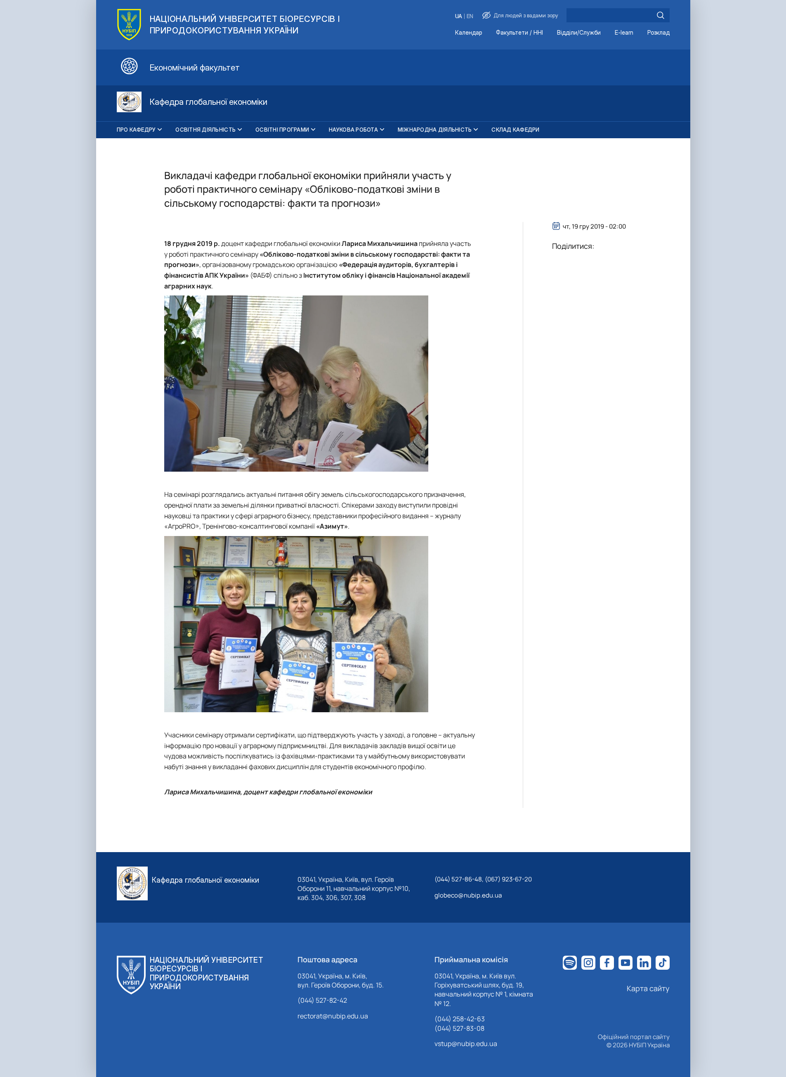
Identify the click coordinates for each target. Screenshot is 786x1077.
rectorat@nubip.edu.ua (332, 1015)
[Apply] (660, 15)
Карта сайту (648, 988)
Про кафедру (136, 129)
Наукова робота (353, 129)
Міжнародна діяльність (435, 129)
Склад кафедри (515, 129)
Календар (468, 33)
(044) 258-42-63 (459, 1018)
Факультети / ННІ (519, 33)
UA (458, 16)
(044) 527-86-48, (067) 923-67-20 (483, 879)
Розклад (658, 33)
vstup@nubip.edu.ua (465, 1043)
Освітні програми (282, 129)
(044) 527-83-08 (459, 1028)
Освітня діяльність (205, 129)
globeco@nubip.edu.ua (468, 895)
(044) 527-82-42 (322, 1000)
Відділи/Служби (579, 33)
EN (470, 16)
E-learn (624, 33)
